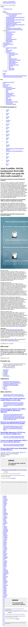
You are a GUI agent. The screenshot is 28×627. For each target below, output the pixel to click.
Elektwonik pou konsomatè (14, 60)
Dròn (10, 57)
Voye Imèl (3, 456)
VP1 (7, 165)
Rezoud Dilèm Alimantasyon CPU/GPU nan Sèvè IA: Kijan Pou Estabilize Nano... (13, 433)
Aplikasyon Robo (10, 34)
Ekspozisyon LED (13, 58)
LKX (7, 132)
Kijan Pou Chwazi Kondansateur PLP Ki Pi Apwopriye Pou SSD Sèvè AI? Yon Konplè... (13, 422)
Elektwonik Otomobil (10, 31)
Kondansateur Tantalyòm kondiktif (13, 28)
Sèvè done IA (9, 33)
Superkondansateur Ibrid (11, 23)
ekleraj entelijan (12, 61)
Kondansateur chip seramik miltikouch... (14, 151)
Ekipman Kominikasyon (11, 39)
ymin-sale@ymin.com (10, 367)
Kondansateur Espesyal (8, 44)
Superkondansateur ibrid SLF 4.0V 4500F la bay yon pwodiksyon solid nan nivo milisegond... (13, 410)
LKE (7, 114)
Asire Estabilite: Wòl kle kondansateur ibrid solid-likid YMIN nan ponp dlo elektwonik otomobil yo (15, 76)
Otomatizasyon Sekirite (14, 64)
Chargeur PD (9, 35)
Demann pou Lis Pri (5, 358)
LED (7, 111)
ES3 (7, 158)
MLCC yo (8, 27)
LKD (7, 118)
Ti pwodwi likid (12, 16)
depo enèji (11, 66)
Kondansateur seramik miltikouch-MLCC (12, 382)
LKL (7, 128)
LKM (7, 135)
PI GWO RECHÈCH (13, 453)
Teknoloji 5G (11, 69)
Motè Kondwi (9, 40)
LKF (7, 139)
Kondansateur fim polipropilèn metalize (14, 29)
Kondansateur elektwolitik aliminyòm (14, 13)
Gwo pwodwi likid (13, 14)
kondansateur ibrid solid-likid (15, 329)
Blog (4, 46)
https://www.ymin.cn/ (14, 340)
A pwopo (5, 45)
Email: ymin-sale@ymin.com (9, 2)
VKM (7, 146)
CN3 (7, 154)
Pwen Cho (8, 51)
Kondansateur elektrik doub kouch (13, 22)
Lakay (4, 11)
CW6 (7, 125)
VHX (7, 161)
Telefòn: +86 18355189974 (9, 1)
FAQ (7, 49)
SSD (10, 67)
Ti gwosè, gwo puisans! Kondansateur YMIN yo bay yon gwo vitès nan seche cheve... (14, 441)
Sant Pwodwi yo (6, 42)
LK (6, 142)
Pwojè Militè (8, 38)
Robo (10, 56)
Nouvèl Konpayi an (10, 52)
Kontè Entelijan (9, 41)
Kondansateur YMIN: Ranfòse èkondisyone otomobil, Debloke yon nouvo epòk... (13, 399)
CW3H (7, 121)
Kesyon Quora (9, 50)
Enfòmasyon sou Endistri (11, 47)
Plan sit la (21, 452)
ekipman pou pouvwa (13, 62)
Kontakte (5, 70)
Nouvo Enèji (8, 36)
